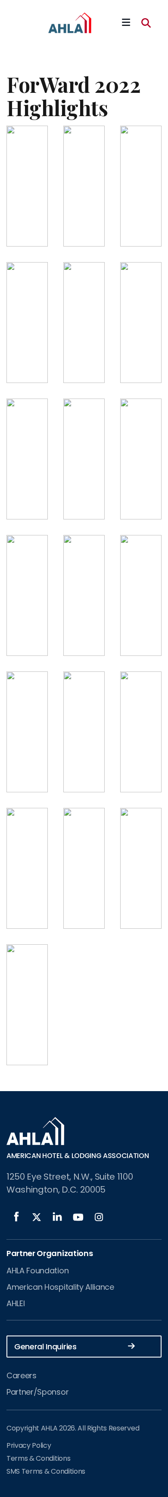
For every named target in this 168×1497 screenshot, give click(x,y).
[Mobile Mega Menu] (126, 22)
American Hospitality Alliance (60, 1287)
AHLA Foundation (37, 1270)
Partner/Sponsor (37, 1391)
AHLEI (15, 1303)
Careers (21, 1375)
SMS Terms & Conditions (45, 1471)
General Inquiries (45, 1346)
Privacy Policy (28, 1445)
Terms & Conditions (38, 1458)
